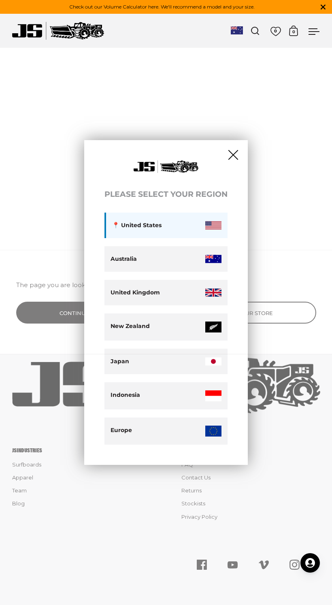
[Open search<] (255, 31)
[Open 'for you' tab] (310, 563)
